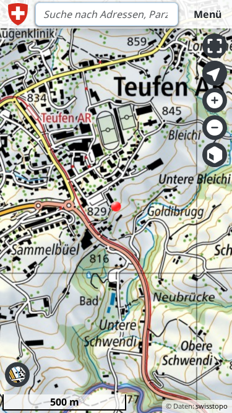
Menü (207, 14)
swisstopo (211, 406)
